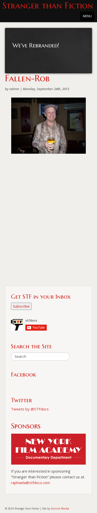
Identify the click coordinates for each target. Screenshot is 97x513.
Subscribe (21, 306)
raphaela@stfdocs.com (30, 482)
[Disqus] (48, 221)
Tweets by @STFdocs (30, 408)
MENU (87, 16)
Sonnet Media (60, 508)
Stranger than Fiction (47, 5)
